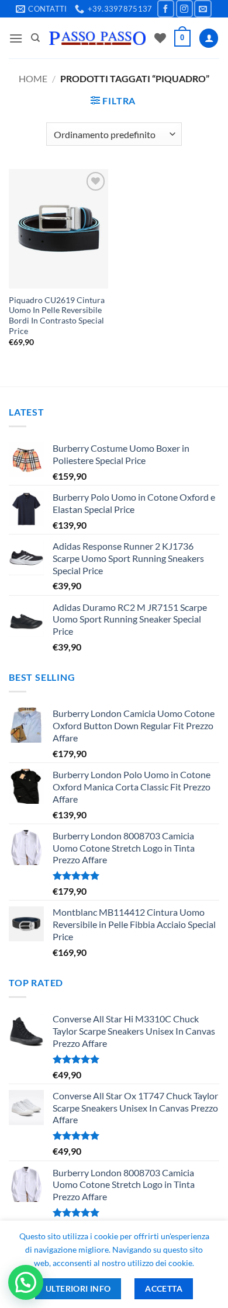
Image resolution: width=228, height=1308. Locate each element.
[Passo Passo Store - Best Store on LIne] (97, 38)
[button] (16, 38)
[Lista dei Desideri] (160, 38)
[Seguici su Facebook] (165, 8)
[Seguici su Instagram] (184, 8)
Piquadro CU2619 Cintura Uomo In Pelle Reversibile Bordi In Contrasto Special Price (57, 316)
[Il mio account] (208, 38)
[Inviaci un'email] (202, 8)
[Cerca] (35, 38)
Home (33, 78)
